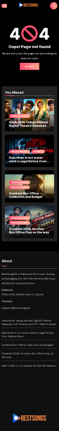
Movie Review (19, 151)
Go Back (29, 66)
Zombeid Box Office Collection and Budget (25, 195)
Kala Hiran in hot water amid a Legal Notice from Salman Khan (28, 161)
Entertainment (19, 116)
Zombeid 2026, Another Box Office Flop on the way (29, 230)
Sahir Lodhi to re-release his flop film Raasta (29, 365)
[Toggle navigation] (4, 6)
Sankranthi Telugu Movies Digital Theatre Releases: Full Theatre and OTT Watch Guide (28, 127)
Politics (38, 151)
